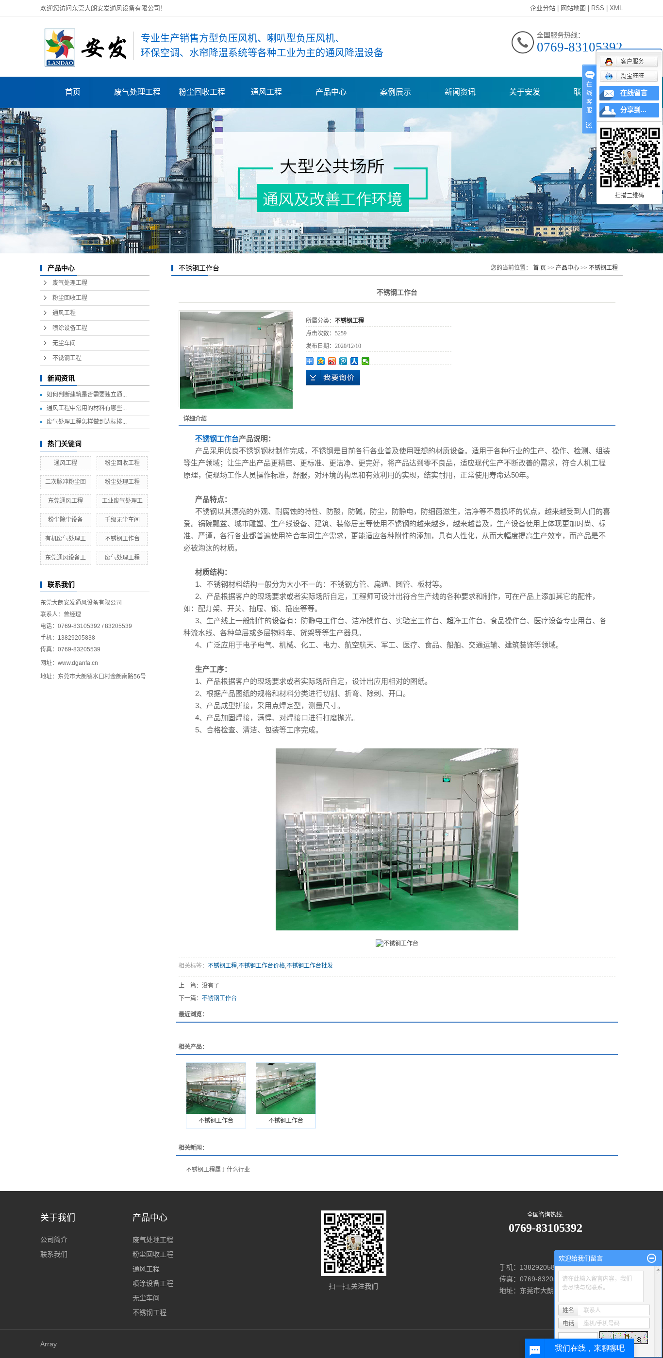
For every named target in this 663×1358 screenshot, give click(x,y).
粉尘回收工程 (202, 92)
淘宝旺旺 (632, 76)
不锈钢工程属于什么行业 (218, 1169)
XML (616, 8)
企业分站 (542, 8)
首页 (73, 92)
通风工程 (266, 92)
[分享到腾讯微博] (343, 361)
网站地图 (573, 8)
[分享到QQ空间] (321, 361)
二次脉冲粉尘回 (65, 482)
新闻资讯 (460, 92)
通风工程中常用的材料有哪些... (87, 408)
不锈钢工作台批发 (309, 965)
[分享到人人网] (354, 361)
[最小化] (651, 1258)
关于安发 (524, 92)
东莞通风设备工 (65, 557)
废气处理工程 (137, 92)
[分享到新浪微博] (332, 361)
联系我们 (53, 1254)
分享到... (633, 110)
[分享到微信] (366, 361)
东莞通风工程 (65, 500)
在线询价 (333, 377)
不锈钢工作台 (122, 538)
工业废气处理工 (122, 500)
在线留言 (633, 93)
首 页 (539, 268)
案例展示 (395, 92)
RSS (597, 8)
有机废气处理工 (65, 538)
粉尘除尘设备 (65, 519)
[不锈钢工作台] (216, 1088)
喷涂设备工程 (69, 328)
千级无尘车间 (122, 519)
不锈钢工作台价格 (261, 965)
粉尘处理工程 (122, 482)
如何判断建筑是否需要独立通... (87, 394)
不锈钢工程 (67, 358)
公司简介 (53, 1239)
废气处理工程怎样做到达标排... (87, 421)
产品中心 (331, 92)
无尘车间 (64, 343)
